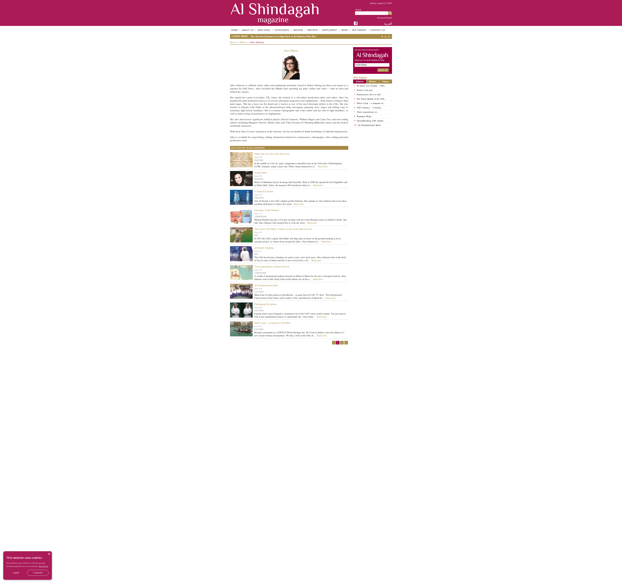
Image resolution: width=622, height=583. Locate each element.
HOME (234, 30)
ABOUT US (247, 30)
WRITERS (312, 30)
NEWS (344, 30)
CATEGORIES (281, 30)
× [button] (49, 554)
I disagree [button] (38, 573)
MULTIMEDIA (359, 30)
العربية (388, 23)
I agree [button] (15, 573)
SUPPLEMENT (329, 30)
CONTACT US (377, 30)
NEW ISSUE (264, 30)
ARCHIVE (298, 30)
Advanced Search (384, 17)
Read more (43, 566)
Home (233, 42)
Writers (243, 42)
